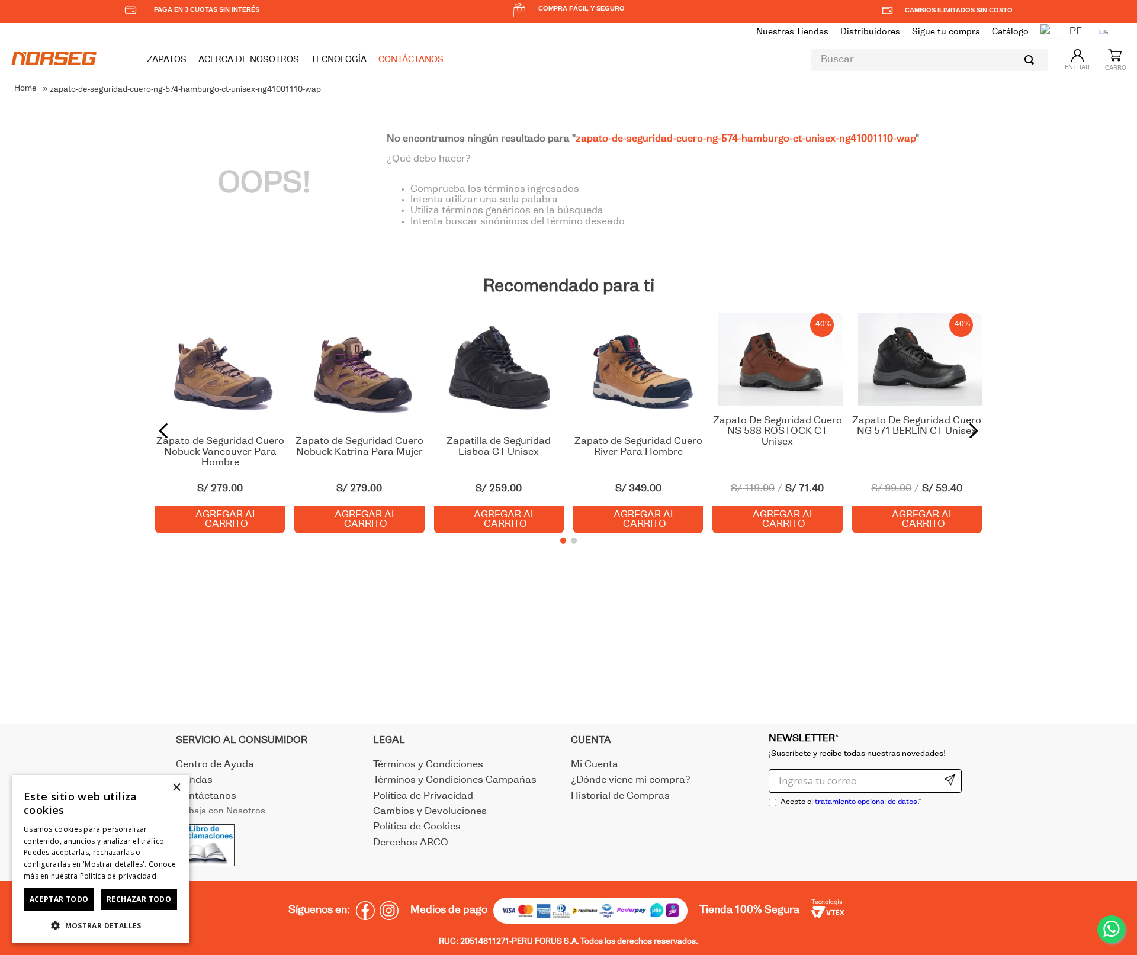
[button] (563, 541)
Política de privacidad (118, 876)
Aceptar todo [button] (59, 899)
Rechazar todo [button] (139, 899)
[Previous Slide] (164, 431)
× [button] (176, 787)
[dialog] (101, 859)
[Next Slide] (973, 431)
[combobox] (929, 60)
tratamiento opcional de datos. (866, 802)
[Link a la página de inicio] (25, 89)
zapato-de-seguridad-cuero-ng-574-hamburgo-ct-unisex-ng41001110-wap (185, 90)
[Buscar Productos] (1031, 60)
